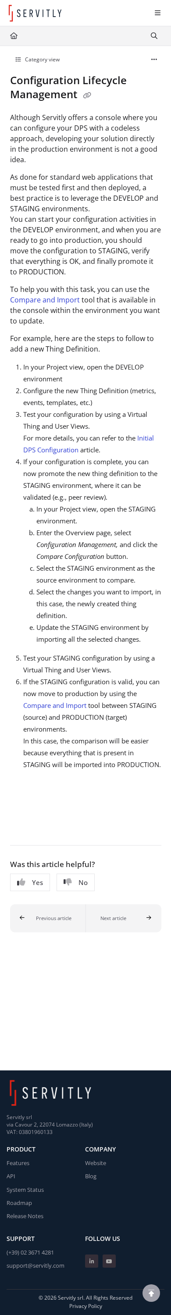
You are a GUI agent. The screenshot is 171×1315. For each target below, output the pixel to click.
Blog (90, 1176)
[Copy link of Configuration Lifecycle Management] (87, 96)
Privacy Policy (85, 1306)
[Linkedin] (91, 1261)
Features (18, 1163)
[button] (48, 918)
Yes (37, 882)
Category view (42, 59)
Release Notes (25, 1216)
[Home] (35, 13)
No (83, 882)
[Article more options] (154, 60)
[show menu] (157, 13)
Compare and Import (45, 300)
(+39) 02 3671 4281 (30, 1252)
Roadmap (19, 1203)
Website (95, 1163)
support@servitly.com (35, 1265)
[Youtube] (109, 1261)
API (11, 1176)
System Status (25, 1190)
